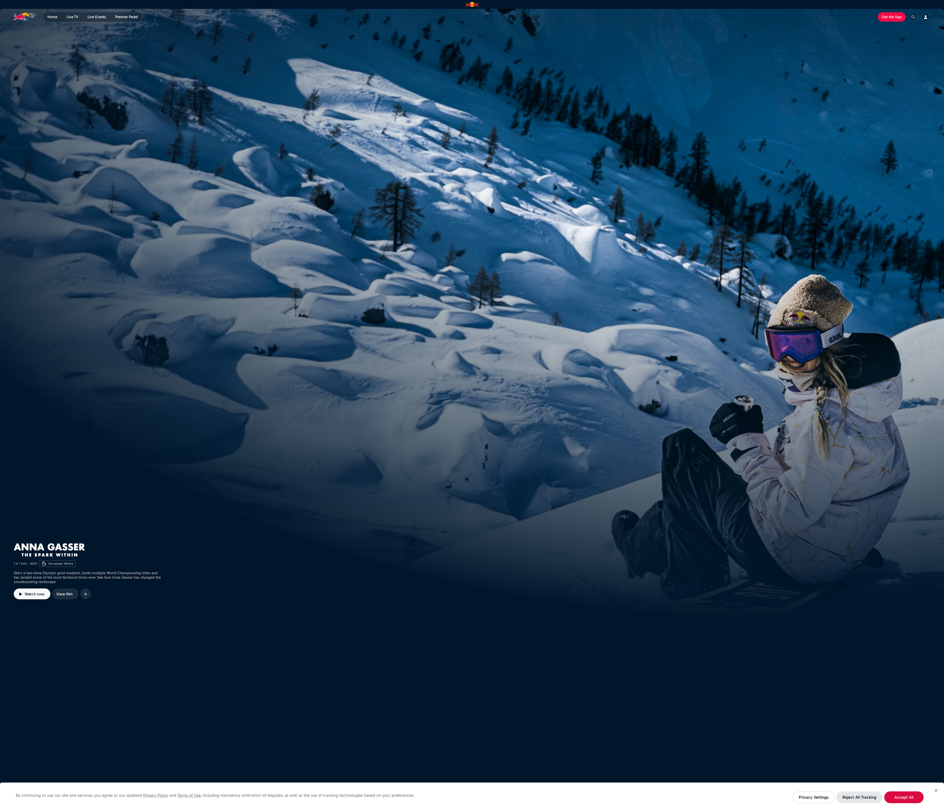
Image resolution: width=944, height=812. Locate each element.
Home (52, 17)
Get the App (892, 17)
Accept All (904, 797)
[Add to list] (85, 593)
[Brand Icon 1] (472, 4)
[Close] (936, 790)
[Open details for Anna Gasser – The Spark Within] (472, 313)
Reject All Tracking (859, 797)
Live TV (72, 17)
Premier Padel (126, 17)
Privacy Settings (813, 797)
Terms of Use (189, 795)
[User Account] (925, 17)
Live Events (97, 17)
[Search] (913, 17)
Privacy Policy (155, 795)
